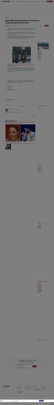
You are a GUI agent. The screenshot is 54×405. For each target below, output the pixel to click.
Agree (41, 400)
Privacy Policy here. (15, 401)
